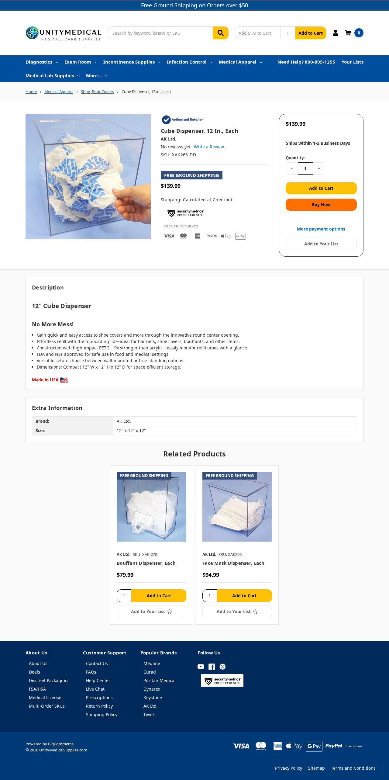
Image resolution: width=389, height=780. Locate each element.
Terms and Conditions (353, 768)
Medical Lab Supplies (50, 75)
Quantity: (295, 158)
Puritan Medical (159, 680)
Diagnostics (39, 62)
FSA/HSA (37, 689)
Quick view (151, 506)
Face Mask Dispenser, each (233, 563)
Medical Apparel (237, 62)
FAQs (91, 672)
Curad (149, 672)
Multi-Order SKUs (47, 706)
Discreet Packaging (48, 680)
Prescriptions (99, 697)
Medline (151, 663)
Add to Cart (310, 33)
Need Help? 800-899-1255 (306, 62)
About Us (38, 663)
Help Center (98, 680)
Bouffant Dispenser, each (146, 563)
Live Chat (95, 689)
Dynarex (151, 689)
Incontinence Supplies (129, 62)
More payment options (321, 229)
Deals (34, 672)
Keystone (152, 697)
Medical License (45, 697)
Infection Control (187, 62)
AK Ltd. (150, 706)
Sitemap (316, 768)
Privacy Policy (288, 768)
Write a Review (209, 147)
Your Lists (352, 62)
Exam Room (77, 62)
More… (94, 75)
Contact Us (97, 663)
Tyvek (149, 714)
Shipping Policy (101, 714)
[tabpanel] (151, 545)
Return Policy (99, 706)
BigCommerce (61, 744)
